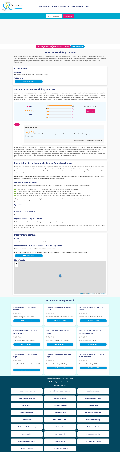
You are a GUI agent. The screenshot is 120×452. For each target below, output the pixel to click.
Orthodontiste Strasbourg (27, 427)
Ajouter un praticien (77, 6)
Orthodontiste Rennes (93, 441)
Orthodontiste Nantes (60, 420)
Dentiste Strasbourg (93, 420)
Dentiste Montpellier (93, 434)
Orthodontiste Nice (60, 434)
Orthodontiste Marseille (93, 412)
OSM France (102, 293)
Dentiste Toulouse (27, 448)
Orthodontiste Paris (26, 412)
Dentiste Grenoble (60, 398)
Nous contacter (66, 382)
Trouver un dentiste (43, 6)
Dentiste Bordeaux (93, 391)
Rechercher (68, 16)
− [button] (16, 266)
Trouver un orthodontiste (60, 6)
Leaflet (81, 293)
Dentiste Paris (93, 405)
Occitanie (49, 46)
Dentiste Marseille (60, 412)
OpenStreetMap (91, 293)
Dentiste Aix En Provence (27, 391)
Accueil (40, 46)
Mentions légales (54, 382)
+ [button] (16, 263)
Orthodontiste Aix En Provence (60, 391)
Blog (87, 6)
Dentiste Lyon (26, 405)
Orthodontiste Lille (93, 427)
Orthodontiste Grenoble (93, 398)
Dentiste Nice (26, 434)
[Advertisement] (60, 31)
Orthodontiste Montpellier (27, 441)
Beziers (67, 46)
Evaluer (90, 111)
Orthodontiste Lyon (60, 405)
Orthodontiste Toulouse (60, 448)
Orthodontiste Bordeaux (27, 398)
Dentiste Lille (60, 427)
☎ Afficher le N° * (29, 82)
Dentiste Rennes (60, 441)
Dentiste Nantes (26, 420)
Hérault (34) (58, 46)
